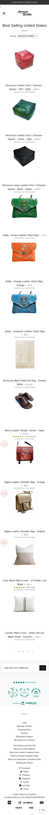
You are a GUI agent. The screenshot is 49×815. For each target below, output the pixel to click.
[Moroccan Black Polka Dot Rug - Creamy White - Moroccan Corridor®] (24, 358)
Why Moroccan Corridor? (24, 740)
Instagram (25, 779)
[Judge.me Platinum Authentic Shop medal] (24, 692)
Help (24, 723)
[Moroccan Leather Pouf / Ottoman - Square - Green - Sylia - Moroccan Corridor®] (24, 113)
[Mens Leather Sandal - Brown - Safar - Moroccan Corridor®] (24, 408)
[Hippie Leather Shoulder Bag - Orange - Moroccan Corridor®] (24, 460)
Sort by (13, 36)
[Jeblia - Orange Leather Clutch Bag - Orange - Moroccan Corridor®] (24, 259)
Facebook (25, 768)
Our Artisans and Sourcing (24, 745)
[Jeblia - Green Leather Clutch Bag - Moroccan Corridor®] (24, 213)
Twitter (26, 772)
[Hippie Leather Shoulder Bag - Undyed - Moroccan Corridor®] (24, 509)
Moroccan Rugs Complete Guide (24, 756)
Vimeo (26, 789)
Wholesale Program (24, 737)
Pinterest (26, 775)
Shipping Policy (24, 730)
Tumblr (25, 782)
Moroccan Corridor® (28, 794)
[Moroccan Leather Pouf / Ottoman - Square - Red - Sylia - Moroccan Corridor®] (24, 63)
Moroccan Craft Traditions (24, 749)
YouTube (26, 786)
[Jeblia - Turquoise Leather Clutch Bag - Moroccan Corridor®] (24, 309)
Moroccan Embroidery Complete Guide (24, 759)
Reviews (24, 733)
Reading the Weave (24, 763)
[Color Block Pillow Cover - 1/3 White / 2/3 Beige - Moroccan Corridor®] (24, 558)
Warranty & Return (24, 726)
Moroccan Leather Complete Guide (24, 752)
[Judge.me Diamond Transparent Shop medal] (13, 692)
